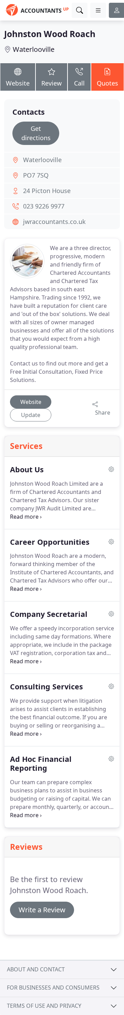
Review (51, 83)
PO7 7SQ (36, 175)
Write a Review (42, 909)
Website (18, 83)
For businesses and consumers (53, 987)
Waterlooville (33, 49)
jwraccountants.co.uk (54, 221)
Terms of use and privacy (44, 1006)
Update (30, 415)
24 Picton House (47, 191)
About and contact (36, 969)
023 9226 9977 (43, 206)
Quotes (107, 83)
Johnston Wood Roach (49, 34)
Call (79, 83)
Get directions (36, 133)
